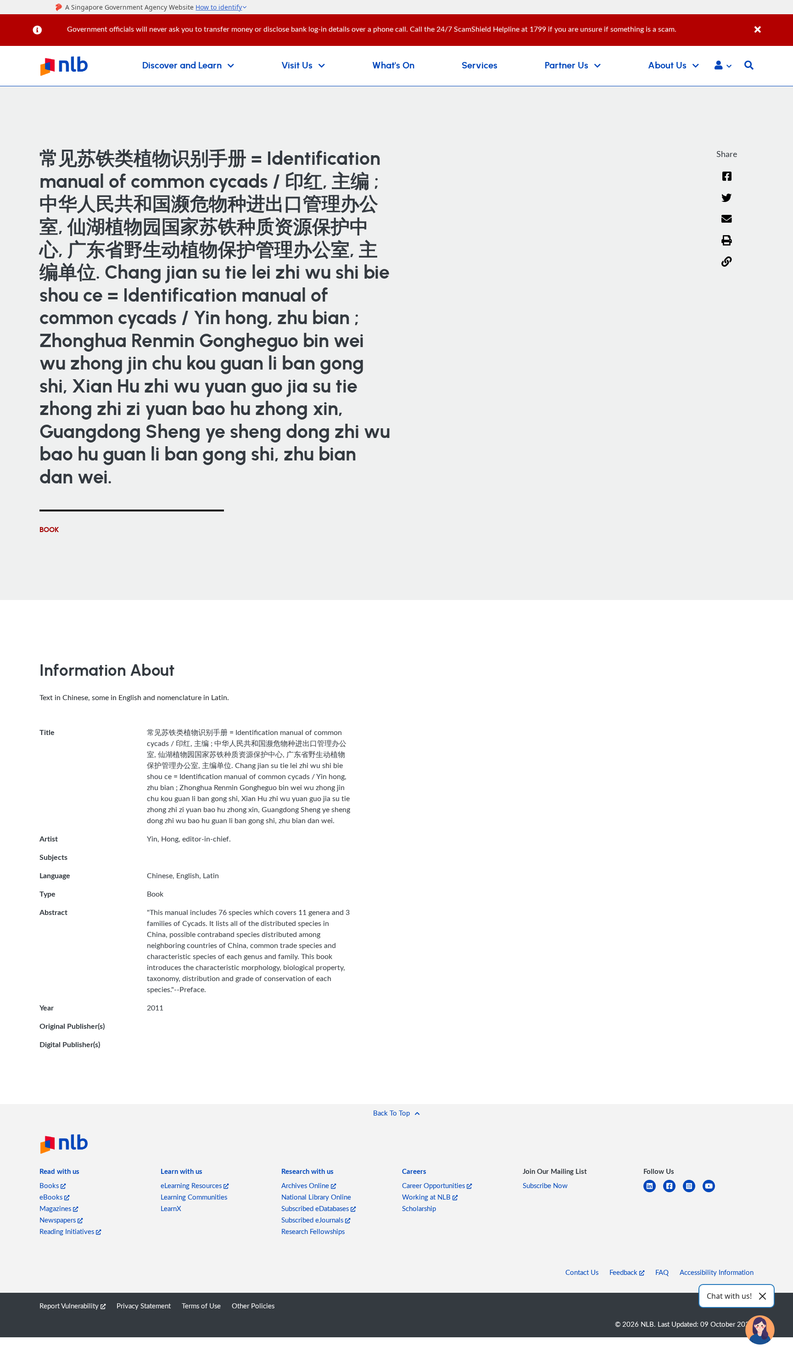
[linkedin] (653, 1191)
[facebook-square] (673, 1191)
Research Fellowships (313, 1231)
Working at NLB (427, 1196)
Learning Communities (194, 1196)
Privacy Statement (144, 1305)
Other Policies (253, 1305)
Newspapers (58, 1219)
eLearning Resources (192, 1185)
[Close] (772, 24)
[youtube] (712, 1191)
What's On (393, 65)
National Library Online (316, 1196)
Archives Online (306, 1185)
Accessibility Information (717, 1272)
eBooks (51, 1196)
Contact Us (581, 1272)
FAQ (662, 1272)
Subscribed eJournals (313, 1219)
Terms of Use (201, 1305)
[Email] (726, 225)
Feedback (624, 1272)
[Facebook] (726, 182)
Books (50, 1185)
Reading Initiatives (67, 1231)
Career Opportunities (434, 1185)
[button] (723, 66)
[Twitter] (726, 203)
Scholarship (419, 1208)
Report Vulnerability (70, 1305)
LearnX (171, 1208)
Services (479, 65)
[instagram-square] (693, 1191)
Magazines (56, 1208)
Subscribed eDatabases (316, 1208)
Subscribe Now (545, 1185)
